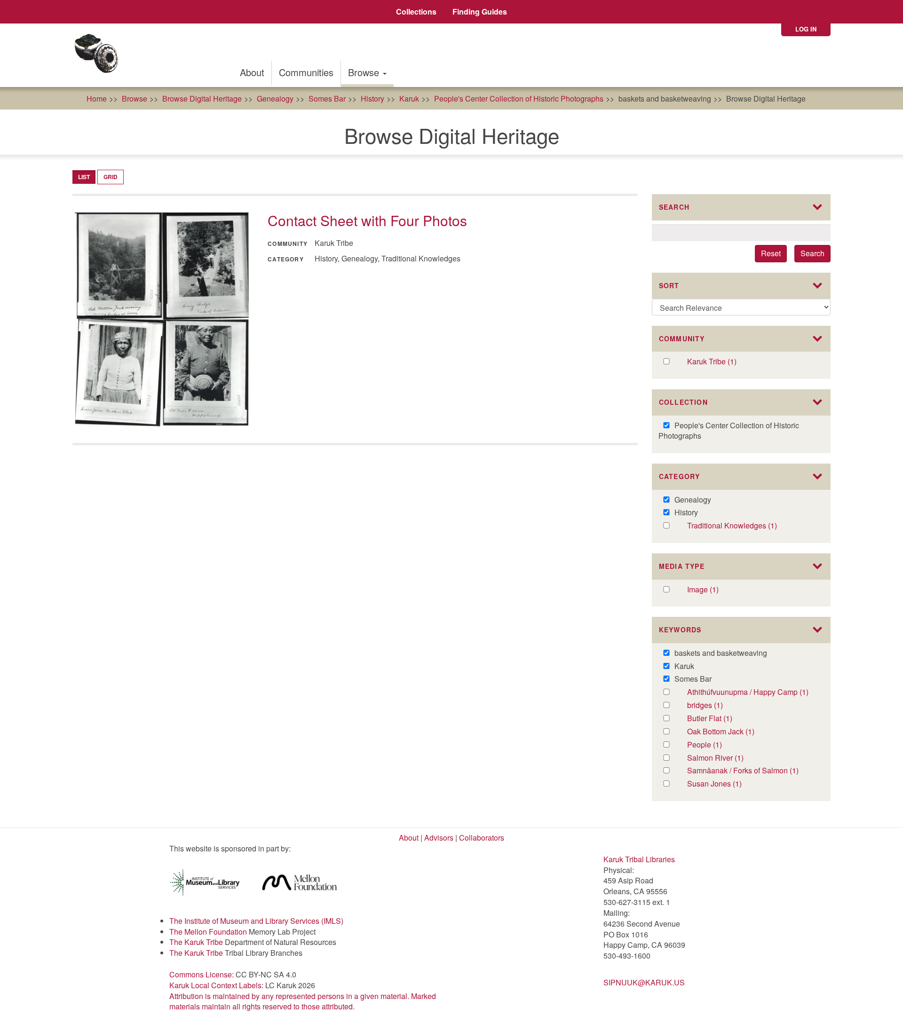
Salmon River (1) (728, 758)
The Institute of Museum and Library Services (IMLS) (256, 920)
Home (97, 98)
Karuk (409, 98)
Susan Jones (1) (725, 784)
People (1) (716, 745)
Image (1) (713, 589)
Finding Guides (479, 11)
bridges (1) (717, 705)
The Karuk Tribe (196, 942)
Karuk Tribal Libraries (639, 859)
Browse (365, 72)
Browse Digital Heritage (202, 98)
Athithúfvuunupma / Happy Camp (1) (752, 692)
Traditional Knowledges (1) (752, 525)
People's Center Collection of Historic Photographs (518, 98)
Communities (306, 72)
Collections (416, 11)
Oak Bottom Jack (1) (732, 731)
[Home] (99, 55)
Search (812, 253)
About (252, 72)
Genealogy (275, 98)
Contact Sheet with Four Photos (367, 220)
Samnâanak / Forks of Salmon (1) (752, 770)
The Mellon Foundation (208, 931)
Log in (805, 28)
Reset (771, 253)
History (372, 98)
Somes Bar (327, 98)
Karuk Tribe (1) (721, 361)
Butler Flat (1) (719, 718)
